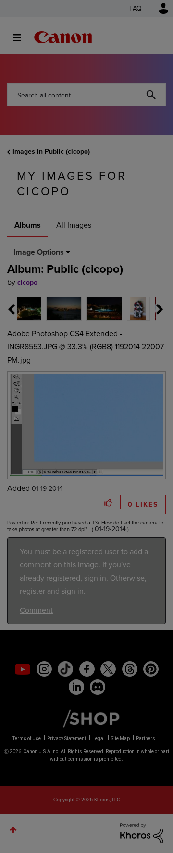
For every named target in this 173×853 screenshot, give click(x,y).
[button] (153, 350)
